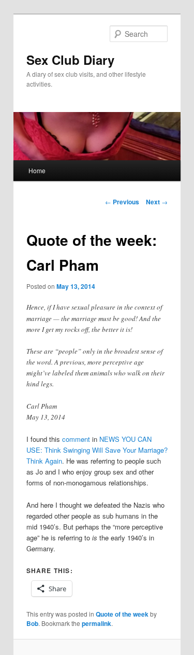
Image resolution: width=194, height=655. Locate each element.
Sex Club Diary (70, 59)
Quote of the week (122, 614)
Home (37, 170)
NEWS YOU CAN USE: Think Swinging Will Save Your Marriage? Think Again (97, 450)
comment (76, 439)
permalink (96, 623)
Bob (32, 623)
